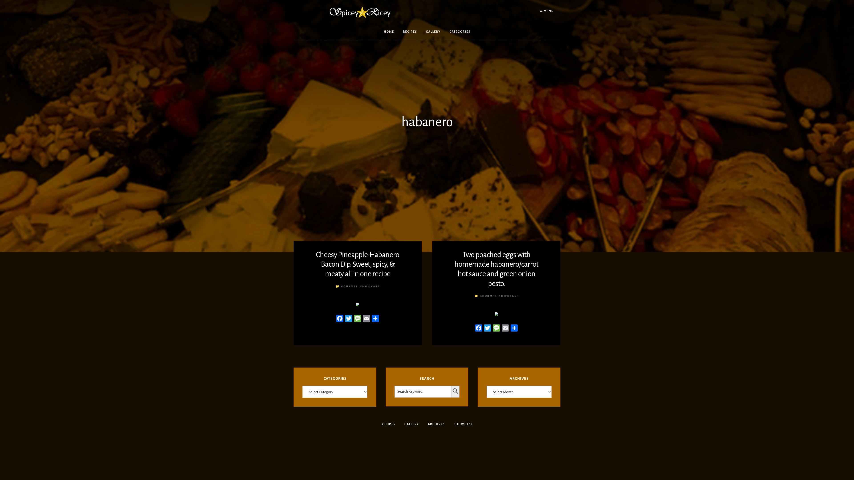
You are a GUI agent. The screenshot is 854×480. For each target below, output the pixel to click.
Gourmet (349, 286)
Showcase (370, 286)
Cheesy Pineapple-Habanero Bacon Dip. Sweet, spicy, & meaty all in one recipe (357, 264)
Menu (548, 11)
